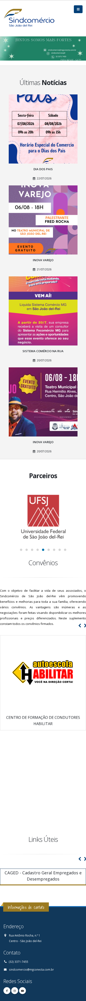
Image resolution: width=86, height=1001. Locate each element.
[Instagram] (14, 990)
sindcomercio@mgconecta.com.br (31, 969)
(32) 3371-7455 (18, 961)
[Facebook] (6, 990)
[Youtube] (22, 990)
